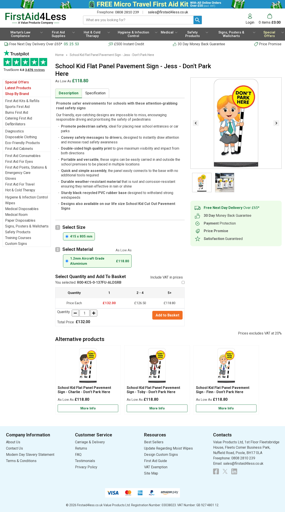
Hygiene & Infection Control (26, 197)
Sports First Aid (17, 107)
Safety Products (18, 232)
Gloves (10, 178)
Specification (95, 93)
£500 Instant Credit (129, 44)
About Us (13, 442)
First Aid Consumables (23, 156)
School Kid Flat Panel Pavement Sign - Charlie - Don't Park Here (84, 390)
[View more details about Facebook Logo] (216, 471)
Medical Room (16, 215)
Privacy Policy (86, 467)
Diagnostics (14, 131)
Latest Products (18, 88)
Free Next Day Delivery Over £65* (35, 44)
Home (59, 55)
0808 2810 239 (127, 12)
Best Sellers (153, 442)
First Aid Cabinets (19, 149)
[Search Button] (197, 20)
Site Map (151, 473)
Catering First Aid (18, 118)
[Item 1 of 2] (236, 123)
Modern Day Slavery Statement (30, 454)
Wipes (10, 203)
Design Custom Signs (161, 454)
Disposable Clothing (21, 137)
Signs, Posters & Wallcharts (27, 226)
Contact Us (14, 448)
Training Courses (18, 238)
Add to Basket (167, 315)
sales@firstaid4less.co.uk (168, 12)
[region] (88, 367)
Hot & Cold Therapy (20, 190)
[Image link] (225, 471)
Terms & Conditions (21, 461)
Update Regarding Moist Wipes (168, 448)
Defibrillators (15, 124)
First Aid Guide (155, 461)
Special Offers (17, 82)
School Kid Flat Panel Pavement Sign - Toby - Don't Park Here (153, 390)
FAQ (78, 454)
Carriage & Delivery (90, 442)
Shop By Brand (17, 94)
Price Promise (270, 44)
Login (250, 22)
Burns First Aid (16, 112)
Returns (81, 448)
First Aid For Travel (20, 184)
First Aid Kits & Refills (22, 101)
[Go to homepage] (38, 18)
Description (68, 93)
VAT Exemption (155, 467)
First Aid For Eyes (19, 161)
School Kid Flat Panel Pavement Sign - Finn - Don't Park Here (222, 390)
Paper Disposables (20, 220)
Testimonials (27, 63)
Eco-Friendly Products (22, 143)
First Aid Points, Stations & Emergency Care (26, 170)
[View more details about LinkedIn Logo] (234, 471)
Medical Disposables (22, 209)
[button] (252, 19)
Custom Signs (16, 244)
